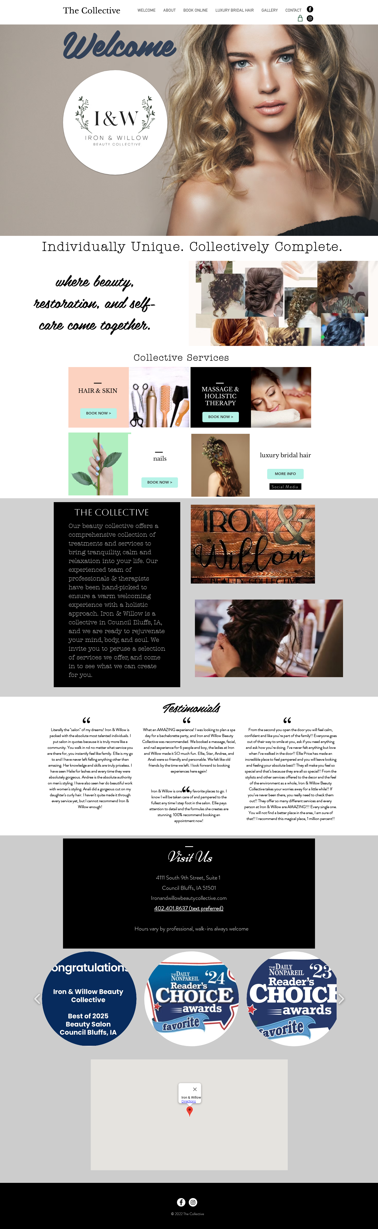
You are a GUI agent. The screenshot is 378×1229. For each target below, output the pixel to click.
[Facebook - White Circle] (181, 1202)
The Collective (91, 10)
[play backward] (37, 998)
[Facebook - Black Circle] (310, 9)
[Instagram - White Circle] (193, 1202)
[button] (89, 998)
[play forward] (341, 998)
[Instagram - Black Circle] (310, 18)
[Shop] (300, 18)
